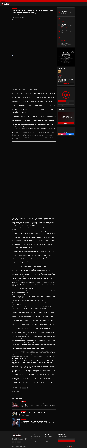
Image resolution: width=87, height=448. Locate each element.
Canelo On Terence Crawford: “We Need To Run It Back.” (33, 412)
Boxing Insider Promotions (35, 436)
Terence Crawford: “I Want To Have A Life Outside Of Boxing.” (34, 421)
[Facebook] (20, 442)
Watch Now (62, 21)
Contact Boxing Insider (35, 441)
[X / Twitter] (13, 442)
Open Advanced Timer (66, 105)
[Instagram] (15, 442)
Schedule (32, 438)
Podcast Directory (34, 439)
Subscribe (66, 440)
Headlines (46, 441)
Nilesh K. (73, 446)
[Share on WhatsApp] (20, 17)
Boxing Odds (47, 438)
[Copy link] (23, 17)
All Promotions (66, 83)
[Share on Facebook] (18, 17)
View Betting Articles (64, 27)
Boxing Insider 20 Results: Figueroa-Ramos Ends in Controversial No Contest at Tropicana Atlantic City (67, 72)
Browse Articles (63, 40)
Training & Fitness (47, 439)
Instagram (62, 134)
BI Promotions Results (48, 436)
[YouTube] (18, 442)
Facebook (70, 134)
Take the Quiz (65, 123)
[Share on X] (16, 17)
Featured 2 (14, 8)
